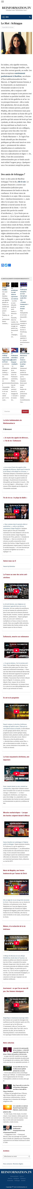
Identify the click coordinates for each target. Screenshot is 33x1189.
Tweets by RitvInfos (9, 566)
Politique (17, 1180)
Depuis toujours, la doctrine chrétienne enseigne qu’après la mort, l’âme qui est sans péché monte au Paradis (15, 726)
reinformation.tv (16, 8)
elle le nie (22, 182)
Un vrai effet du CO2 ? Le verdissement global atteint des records (20, 1069)
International (14, 1176)
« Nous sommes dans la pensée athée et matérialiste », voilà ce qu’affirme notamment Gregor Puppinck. (15, 526)
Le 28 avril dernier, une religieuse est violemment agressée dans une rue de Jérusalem (14, 606)
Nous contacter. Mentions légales (13, 1164)
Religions (16, 1178)
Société (23, 1180)
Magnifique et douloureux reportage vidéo (15, 1018)
